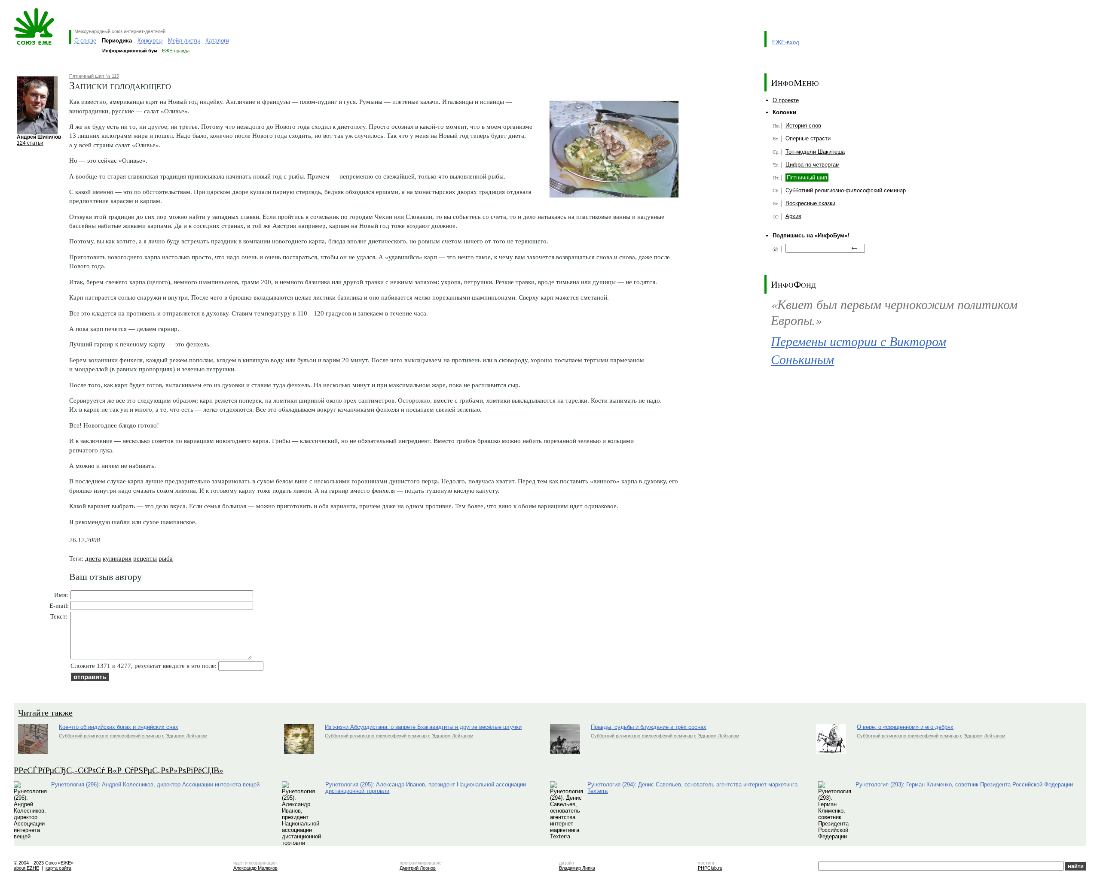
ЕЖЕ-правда (175, 50)
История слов (803, 125)
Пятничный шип (807, 177)
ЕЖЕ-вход (785, 42)
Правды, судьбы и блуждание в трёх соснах (648, 727)
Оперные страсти (808, 138)
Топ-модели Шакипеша (815, 152)
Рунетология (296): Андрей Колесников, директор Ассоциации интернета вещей (155, 784)
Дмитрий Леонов (418, 868)
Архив (793, 216)
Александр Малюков (255, 868)
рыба (166, 558)
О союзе (85, 40)
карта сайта (58, 868)
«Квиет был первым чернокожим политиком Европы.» (894, 311)
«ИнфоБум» (831, 235)
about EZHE (26, 868)
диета (93, 558)
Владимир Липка (577, 868)
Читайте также (45, 712)
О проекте (786, 100)
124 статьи (30, 143)
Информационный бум (129, 50)
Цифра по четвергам (812, 164)
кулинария (117, 558)
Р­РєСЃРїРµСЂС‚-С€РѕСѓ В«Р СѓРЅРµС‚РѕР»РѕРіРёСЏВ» (118, 770)
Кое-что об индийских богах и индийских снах (118, 727)
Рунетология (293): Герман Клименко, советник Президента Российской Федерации (964, 784)
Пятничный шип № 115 (94, 76)
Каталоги (217, 40)
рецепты (145, 558)
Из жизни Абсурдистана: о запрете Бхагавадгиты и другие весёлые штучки (423, 727)
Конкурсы (150, 40)
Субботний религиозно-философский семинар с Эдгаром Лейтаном (133, 735)
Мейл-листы (184, 40)
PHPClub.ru (710, 868)
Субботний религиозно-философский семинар (845, 190)
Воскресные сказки (810, 203)
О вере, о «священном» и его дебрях (905, 727)
